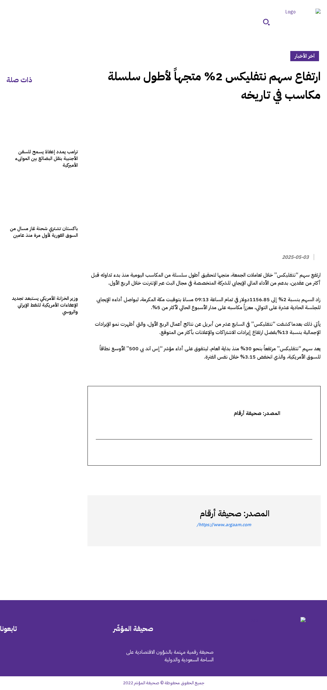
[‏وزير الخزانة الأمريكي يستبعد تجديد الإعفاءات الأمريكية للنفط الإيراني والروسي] (42, 269)
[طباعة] (270, 477)
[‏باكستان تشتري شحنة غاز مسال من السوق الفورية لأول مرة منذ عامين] (42, 199)
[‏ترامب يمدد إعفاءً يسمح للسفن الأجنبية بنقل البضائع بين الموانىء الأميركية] (42, 122)
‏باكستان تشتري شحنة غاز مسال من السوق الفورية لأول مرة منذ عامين (44, 232)
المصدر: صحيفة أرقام (235, 513)
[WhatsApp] (299, 477)
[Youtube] (9, 657)
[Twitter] (314, 477)
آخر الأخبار (305, 56)
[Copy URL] (255, 477)
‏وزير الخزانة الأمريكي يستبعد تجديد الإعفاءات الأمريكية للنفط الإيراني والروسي (45, 305)
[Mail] (63, 657)
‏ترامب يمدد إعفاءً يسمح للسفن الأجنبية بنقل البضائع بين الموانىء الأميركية (46, 158)
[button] (266, 22)
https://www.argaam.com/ (224, 524)
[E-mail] (308, 453)
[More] (240, 477)
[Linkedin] (284, 477)
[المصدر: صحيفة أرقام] (292, 521)
